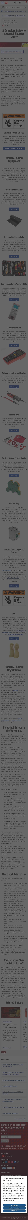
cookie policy (10, 1200)
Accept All (14, 1205)
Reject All (14, 1210)
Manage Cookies (14, 1208)
